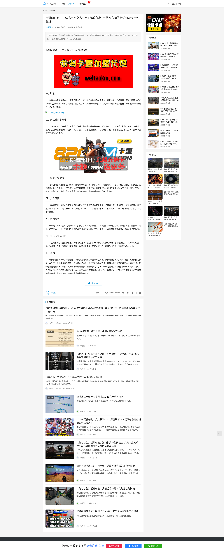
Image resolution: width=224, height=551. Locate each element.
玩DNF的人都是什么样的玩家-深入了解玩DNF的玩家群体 (155, 202)
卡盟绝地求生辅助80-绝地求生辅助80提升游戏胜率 (155, 234)
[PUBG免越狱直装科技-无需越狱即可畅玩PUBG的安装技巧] (153, 56)
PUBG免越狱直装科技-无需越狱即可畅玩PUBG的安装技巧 (169, 56)
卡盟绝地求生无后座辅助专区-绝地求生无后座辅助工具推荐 (107, 511)
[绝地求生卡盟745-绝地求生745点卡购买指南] (60, 404)
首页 (63, 4)
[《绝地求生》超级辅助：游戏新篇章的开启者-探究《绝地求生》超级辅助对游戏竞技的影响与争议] (60, 450)
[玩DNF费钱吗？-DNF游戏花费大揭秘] (153, 133)
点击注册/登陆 (95, 545)
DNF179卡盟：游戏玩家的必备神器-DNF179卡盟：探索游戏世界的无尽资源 (171, 193)
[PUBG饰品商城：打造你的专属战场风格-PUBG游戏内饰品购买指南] (153, 144)
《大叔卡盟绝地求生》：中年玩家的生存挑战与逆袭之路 (74, 377)
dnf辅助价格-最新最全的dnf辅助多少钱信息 (99, 331)
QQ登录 (134, 546)
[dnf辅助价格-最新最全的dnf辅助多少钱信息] (60, 338)
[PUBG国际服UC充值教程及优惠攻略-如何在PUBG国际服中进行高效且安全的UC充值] (153, 89)
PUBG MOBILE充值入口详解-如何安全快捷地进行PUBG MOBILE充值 (169, 67)
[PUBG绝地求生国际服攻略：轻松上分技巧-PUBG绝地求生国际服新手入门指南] (153, 45)
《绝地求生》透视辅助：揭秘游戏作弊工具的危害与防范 (106, 488)
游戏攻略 (71, 4)
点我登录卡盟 (85, 4)
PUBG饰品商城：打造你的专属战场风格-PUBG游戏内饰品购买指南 (169, 144)
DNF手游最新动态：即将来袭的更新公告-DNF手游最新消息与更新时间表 (169, 111)
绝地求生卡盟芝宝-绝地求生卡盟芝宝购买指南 (171, 170)
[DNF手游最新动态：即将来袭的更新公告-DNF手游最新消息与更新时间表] (153, 111)
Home (45, 10)
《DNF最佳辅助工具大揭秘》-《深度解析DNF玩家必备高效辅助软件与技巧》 (109, 421)
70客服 (48, 27)
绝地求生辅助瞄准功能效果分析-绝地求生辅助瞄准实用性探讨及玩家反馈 (171, 186)
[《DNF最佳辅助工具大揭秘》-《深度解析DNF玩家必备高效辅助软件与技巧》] (60, 427)
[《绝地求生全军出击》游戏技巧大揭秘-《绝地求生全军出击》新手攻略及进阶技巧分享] (60, 361)
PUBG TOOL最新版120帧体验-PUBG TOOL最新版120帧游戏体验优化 (169, 122)
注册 (179, 4)
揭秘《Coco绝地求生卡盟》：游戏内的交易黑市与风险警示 (155, 186)
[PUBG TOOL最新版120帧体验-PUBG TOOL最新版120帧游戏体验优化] (153, 122)
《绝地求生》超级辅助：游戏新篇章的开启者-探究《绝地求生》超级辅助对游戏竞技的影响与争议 (107, 444)
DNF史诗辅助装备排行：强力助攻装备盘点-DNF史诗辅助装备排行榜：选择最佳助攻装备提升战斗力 (93, 310)
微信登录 (154, 546)
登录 (174, 4)
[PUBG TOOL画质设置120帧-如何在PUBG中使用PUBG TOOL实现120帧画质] (153, 78)
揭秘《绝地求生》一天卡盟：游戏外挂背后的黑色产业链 (106, 465)
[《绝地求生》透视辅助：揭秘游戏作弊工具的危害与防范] (60, 496)
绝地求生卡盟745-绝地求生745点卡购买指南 (100, 396)
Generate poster (113, 293)
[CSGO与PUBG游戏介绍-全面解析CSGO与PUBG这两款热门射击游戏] (153, 100)
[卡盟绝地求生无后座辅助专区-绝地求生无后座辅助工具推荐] (60, 519)
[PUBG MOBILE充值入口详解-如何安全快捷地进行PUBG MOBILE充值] (153, 67)
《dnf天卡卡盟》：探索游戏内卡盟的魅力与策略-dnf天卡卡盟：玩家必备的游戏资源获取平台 (155, 218)
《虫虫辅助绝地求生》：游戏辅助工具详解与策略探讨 (171, 225)
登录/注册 (114, 546)
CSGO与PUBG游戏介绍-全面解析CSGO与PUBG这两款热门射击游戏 (169, 100)
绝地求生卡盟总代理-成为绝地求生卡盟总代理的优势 (171, 218)
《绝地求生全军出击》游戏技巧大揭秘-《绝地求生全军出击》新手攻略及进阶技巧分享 (109, 355)
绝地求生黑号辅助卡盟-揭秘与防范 (155, 170)
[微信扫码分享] (123, 293)
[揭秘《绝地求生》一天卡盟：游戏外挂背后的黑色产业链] (60, 473)
